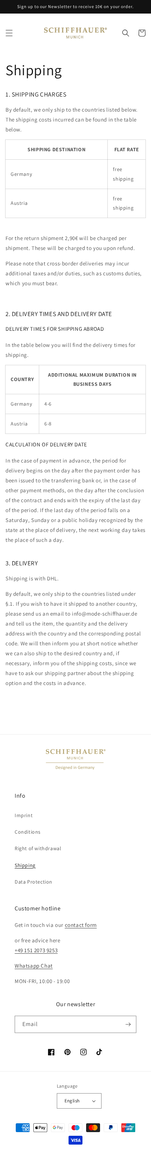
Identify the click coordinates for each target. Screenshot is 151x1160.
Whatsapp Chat (34, 965)
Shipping (25, 865)
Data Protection (33, 881)
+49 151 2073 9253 (36, 950)
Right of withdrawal (38, 848)
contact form (81, 924)
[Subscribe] (128, 1024)
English (72, 1101)
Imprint (24, 815)
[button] (9, 33)
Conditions (28, 832)
